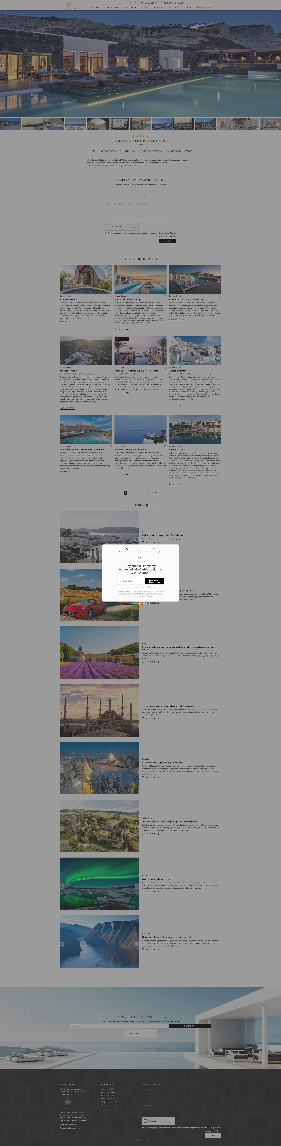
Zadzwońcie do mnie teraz (154, 581)
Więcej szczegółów (147, 596)
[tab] (126, 550)
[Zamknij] (177, 546)
